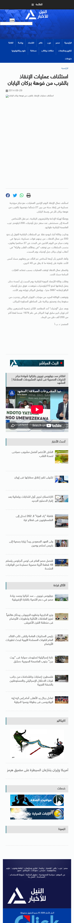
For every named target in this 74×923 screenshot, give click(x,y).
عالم (41, 43)
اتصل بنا (31, 877)
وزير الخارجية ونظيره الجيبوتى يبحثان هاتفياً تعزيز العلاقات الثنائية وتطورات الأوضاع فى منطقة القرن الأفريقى (29, 619)
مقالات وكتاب (47, 51)
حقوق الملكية (31, 875)
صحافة (33, 51)
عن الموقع (60, 875)
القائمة (39, 4)
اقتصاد (31, 43)
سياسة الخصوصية (47, 875)
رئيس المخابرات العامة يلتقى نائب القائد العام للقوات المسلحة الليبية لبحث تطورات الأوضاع (29, 640)
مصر (58, 43)
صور (19, 870)
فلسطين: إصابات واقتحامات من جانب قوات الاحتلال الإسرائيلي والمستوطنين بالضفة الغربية (31, 681)
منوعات (68, 59)
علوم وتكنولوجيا (19, 51)
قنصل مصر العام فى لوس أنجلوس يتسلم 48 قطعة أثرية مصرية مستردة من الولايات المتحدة (29, 565)
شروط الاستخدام (17, 875)
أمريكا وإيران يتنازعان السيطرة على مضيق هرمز (37, 770)
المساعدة (41, 877)
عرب (49, 43)
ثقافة (10, 43)
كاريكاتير (61, 721)
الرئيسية (68, 43)
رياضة (20, 43)
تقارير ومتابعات (65, 51)
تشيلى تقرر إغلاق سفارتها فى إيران (33, 477)
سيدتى (42, 870)
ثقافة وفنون (17, 868)
